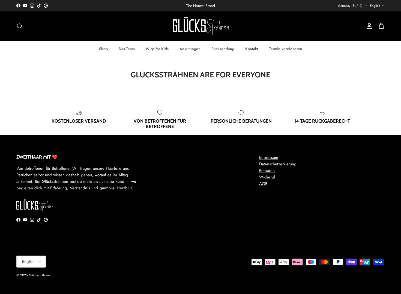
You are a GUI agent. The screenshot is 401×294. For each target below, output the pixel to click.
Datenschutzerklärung (278, 164)
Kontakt (251, 48)
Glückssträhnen (39, 275)
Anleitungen (189, 48)
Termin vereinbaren (285, 48)
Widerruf (267, 177)
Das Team (127, 48)
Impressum (268, 157)
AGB (263, 184)
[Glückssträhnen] (201, 26)
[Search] (19, 26)
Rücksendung (222, 48)
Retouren (267, 171)
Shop (103, 48)
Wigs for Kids (157, 48)
